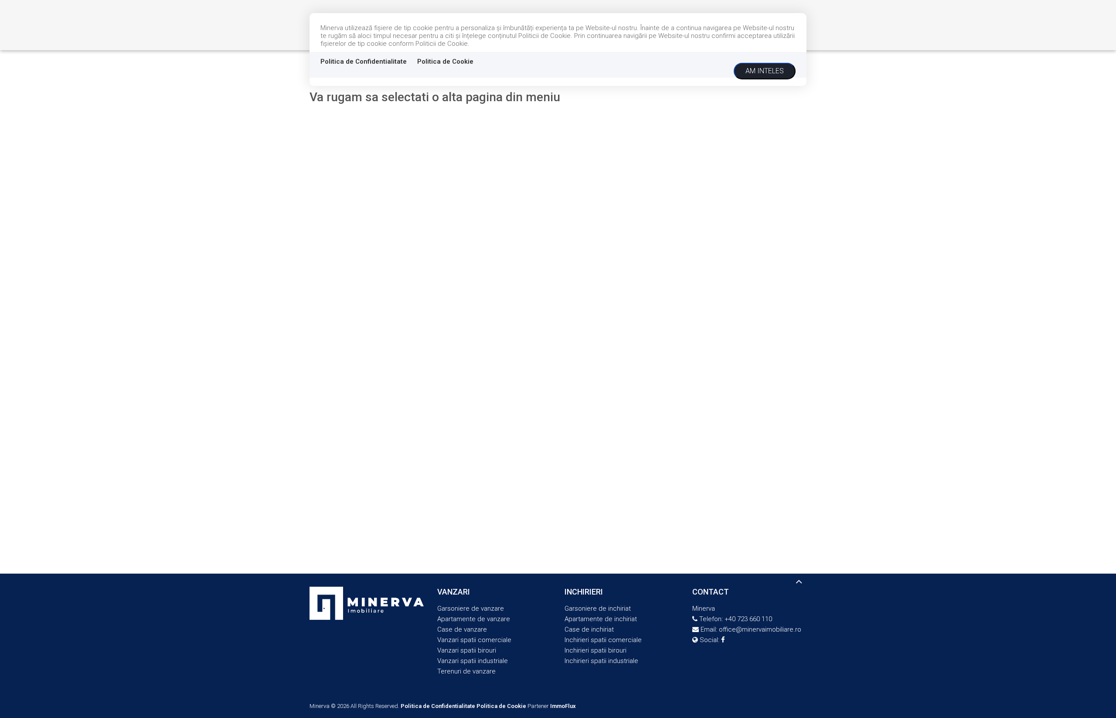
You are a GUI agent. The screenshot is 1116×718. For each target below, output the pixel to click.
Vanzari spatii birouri (466, 650)
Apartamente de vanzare (473, 619)
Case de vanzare (462, 629)
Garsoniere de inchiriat (598, 608)
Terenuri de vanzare (466, 671)
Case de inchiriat (589, 629)
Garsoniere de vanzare (470, 608)
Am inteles (764, 71)
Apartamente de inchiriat (601, 619)
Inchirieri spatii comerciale (603, 640)
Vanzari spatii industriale (472, 661)
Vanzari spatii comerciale (474, 640)
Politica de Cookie (445, 61)
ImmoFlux (563, 706)
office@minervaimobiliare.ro (760, 629)
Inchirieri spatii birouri (595, 650)
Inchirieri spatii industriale (601, 661)
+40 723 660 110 (748, 619)
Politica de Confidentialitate (363, 61)
